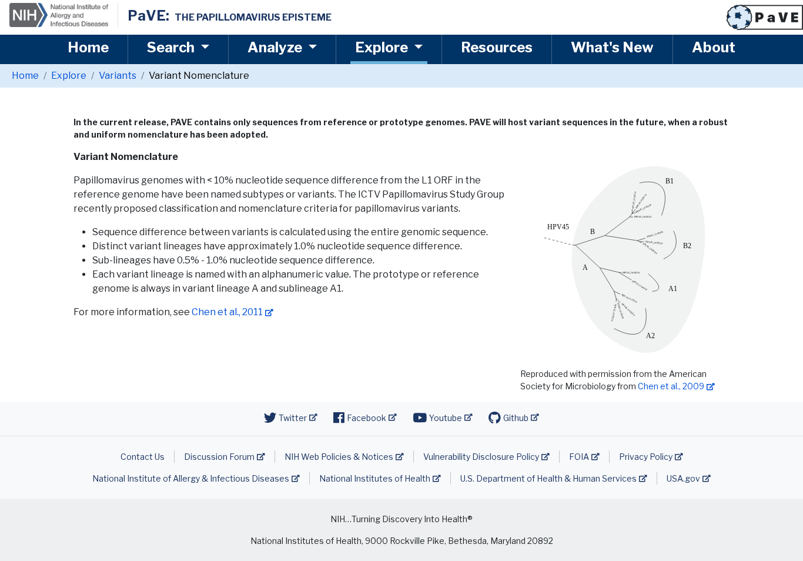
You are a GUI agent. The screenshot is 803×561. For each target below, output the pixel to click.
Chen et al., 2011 (227, 312)
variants (117, 75)
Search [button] (172, 47)
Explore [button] (383, 47)
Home (88, 47)
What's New (612, 47)
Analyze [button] (276, 47)
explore (68, 75)
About (713, 47)
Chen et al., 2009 (671, 386)
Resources (497, 47)
